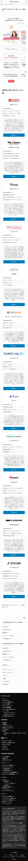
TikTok (24, 733)
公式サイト (11, 81)
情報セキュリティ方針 (8, 727)
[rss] (17, 852)
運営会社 (5, 722)
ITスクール (5, 675)
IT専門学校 (5, 684)
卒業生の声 (5, 758)
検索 (24, 617)
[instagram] (14, 852)
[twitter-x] (12, 852)
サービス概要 (6, 756)
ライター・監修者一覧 (8, 702)
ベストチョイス (14, 1)
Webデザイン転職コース (8, 796)
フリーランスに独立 (9, 635)
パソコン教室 (6, 681)
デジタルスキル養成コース (9, 799)
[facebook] (10, 852)
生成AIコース (6, 780)
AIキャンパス (6, 749)
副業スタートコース (7, 801)
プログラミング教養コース (9, 765)
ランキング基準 (6, 704)
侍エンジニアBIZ (6, 744)
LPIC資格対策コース (7, 770)
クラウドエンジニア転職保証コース (11, 772)
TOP (5, 855)
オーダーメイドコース (8, 767)
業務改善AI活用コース (8, 787)
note (5, 734)
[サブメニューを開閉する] (24, 670)
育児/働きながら (8, 638)
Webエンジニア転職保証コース (10, 774)
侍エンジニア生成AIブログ (9, 742)
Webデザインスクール (8, 669)
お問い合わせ (6, 729)
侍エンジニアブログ (7, 740)
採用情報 (5, 724)
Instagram (13, 733)
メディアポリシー (7, 700)
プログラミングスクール (8, 672)
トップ (4, 698)
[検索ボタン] (26, 1)
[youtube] (15, 852)
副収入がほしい (7, 629)
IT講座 (4, 678)
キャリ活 (5, 746)
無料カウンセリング (7, 760)
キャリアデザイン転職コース (9, 798)
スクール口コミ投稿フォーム (9, 709)
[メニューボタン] (1, 1)
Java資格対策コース (7, 768)
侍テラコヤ (5, 747)
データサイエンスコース (8, 790)
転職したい (6, 632)
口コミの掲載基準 (7, 707)
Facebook (6, 733)
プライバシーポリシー (8, 726)
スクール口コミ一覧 (7, 705)
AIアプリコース (6, 788)
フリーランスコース (7, 803)
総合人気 (6, 626)
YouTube (19, 733)
